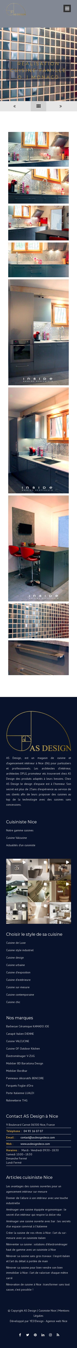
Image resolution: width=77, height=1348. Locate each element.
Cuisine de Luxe (16, 943)
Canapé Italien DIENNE (20, 1034)
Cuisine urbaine (15, 965)
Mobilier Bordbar (16, 1071)
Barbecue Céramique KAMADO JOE (27, 1026)
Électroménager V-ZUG (20, 1056)
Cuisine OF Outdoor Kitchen (23, 1048)
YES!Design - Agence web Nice (48, 1321)
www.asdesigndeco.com (35, 1144)
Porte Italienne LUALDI (20, 1093)
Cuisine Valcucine (16, 838)
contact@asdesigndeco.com (38, 1137)
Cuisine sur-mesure (18, 987)
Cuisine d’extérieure (18, 980)
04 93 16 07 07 (33, 1131)
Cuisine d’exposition (18, 972)
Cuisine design (15, 957)
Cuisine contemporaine (20, 994)
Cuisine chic (13, 1002)
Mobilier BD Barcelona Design (24, 1063)
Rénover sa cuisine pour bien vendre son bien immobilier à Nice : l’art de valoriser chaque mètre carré (37, 1273)
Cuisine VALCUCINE (17, 1041)
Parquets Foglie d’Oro (19, 1085)
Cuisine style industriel (20, 950)
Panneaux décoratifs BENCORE (25, 1078)
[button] (17, 869)
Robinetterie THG (17, 1100)
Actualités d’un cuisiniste (20, 845)
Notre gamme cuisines (19, 830)
